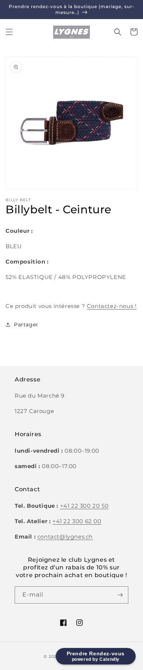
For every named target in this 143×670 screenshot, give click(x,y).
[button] (9, 32)
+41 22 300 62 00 (77, 521)
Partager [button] (26, 324)
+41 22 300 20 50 (84, 505)
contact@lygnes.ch (65, 536)
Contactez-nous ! (112, 306)
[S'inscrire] (120, 595)
